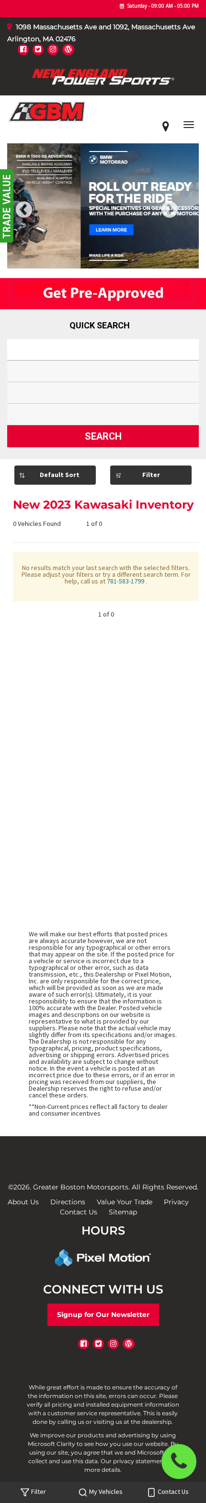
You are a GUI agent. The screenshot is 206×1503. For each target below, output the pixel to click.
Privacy (176, 1202)
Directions (67, 1202)
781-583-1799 (126, 581)
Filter (151, 474)
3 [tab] (117, 259)
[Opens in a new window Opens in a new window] (23, 49)
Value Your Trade (124, 1202)
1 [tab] (89, 259)
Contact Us (78, 1212)
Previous (45, 216)
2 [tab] (103, 259)
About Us (23, 1202)
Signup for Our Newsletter (103, 1314)
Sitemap (123, 1212)
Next (185, 216)
